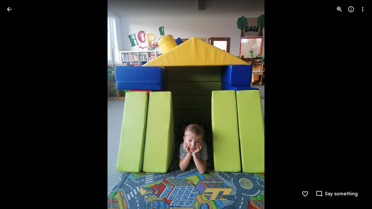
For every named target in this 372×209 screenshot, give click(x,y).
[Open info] (351, 9)
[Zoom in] (339, 9)
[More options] (363, 9)
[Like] (305, 193)
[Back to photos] (9, 9)
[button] (356, 104)
